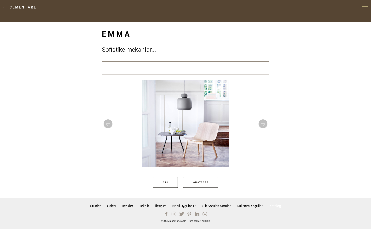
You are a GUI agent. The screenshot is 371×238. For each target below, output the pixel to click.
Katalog (275, 206)
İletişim (160, 206)
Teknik (144, 206)
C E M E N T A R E (22, 7)
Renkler (127, 206)
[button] (108, 124)
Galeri (111, 206)
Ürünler (95, 206)
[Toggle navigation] (365, 6)
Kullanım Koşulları (250, 206)
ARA (165, 182)
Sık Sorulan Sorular (216, 206)
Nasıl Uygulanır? (184, 206)
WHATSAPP (200, 182)
